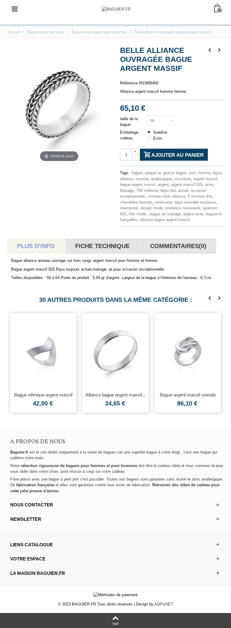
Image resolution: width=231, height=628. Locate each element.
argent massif (205, 179)
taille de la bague (129, 122)
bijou (217, 173)
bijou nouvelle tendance (195, 202)
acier (209, 184)
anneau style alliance (167, 196)
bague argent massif (138, 184)
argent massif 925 (186, 184)
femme (205, 173)
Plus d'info (36, 246)
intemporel (129, 208)
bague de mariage (165, 214)
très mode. (138, 214)
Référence (129, 83)
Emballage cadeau (129, 135)
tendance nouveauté (182, 208)
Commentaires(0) (178, 246)
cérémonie (163, 202)
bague (137, 173)
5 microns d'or (200, 196)
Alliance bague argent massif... (115, 394)
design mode (151, 208)
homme (142, 179)
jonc (192, 173)
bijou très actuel (174, 190)
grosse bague (174, 173)
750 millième (147, 190)
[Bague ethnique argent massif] (43, 351)
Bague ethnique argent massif (43, 394)
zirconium (182, 179)
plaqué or (153, 173)
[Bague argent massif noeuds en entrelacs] (188, 351)
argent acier (193, 214)
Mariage (127, 190)
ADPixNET (163, 604)
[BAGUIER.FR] (116, 9)
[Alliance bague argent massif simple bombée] (115, 351)
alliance (126, 179)
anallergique (161, 179)
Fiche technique (102, 246)
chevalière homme (136, 202)
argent (163, 184)
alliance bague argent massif (165, 219)
